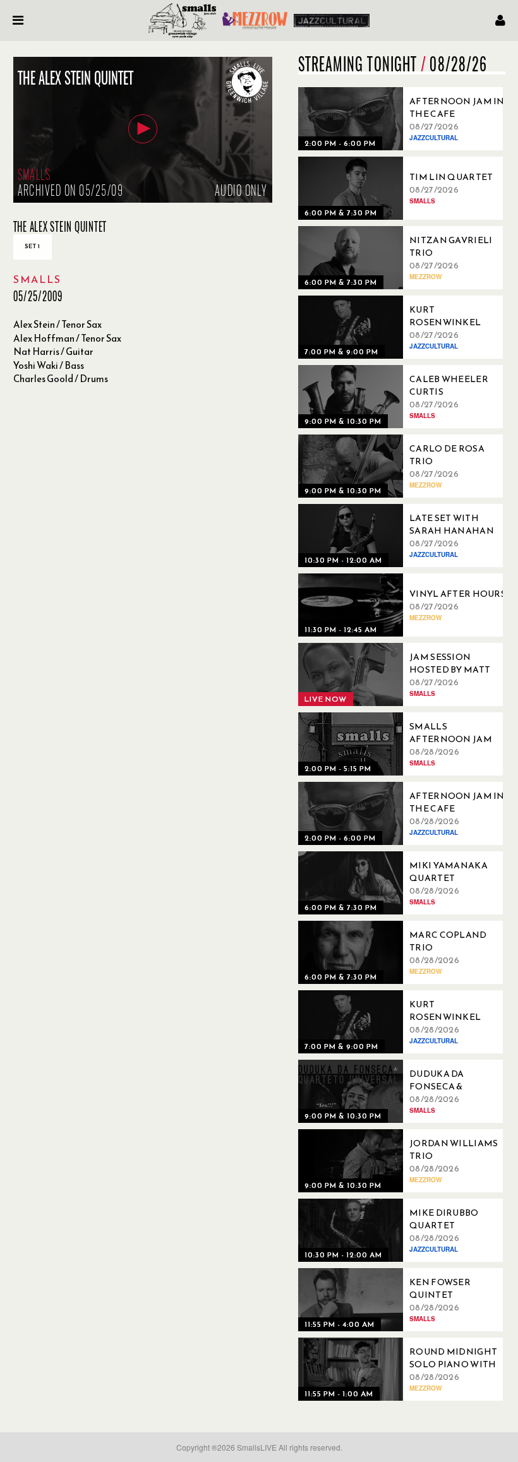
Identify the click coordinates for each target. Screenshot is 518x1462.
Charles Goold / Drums (60, 378)
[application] (142, 130)
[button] (142, 128)
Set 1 (32, 246)
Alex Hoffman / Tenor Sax (67, 338)
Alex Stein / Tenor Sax (57, 324)
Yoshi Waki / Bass (48, 365)
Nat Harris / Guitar (53, 351)
